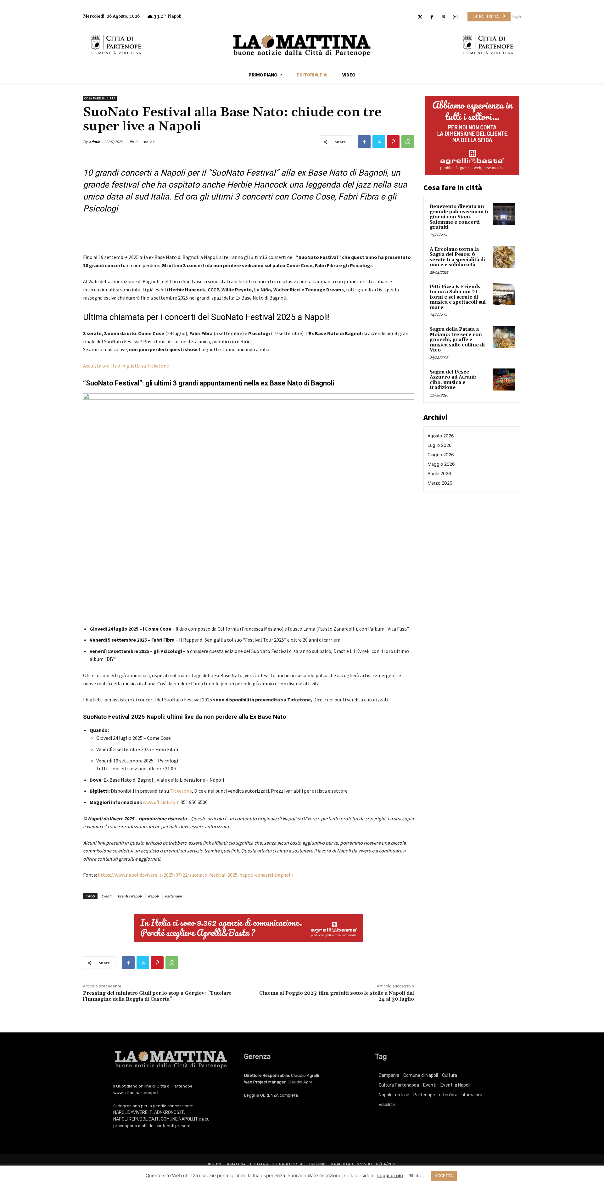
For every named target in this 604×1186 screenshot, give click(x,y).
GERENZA (269, 1095)
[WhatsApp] (407, 141)
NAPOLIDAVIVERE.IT (132, 1112)
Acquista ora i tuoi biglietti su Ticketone (126, 366)
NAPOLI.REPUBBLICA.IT (136, 1119)
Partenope (173, 896)
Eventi (106, 896)
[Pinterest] (443, 17)
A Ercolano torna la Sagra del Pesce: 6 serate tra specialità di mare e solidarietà (457, 257)
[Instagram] (455, 17)
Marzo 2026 (440, 483)
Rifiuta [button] (414, 1175)
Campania (389, 1075)
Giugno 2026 (441, 454)
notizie (402, 1095)
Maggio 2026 (441, 464)
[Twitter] (420, 17)
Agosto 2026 (441, 435)
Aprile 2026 (439, 473)
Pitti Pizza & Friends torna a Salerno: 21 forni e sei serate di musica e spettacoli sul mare (458, 297)
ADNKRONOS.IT (169, 1112)
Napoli (153, 896)
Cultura (449, 1075)
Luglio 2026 (440, 445)
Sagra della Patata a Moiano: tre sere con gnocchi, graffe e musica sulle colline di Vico (457, 339)
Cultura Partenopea (399, 1085)
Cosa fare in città (99, 98)
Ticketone (181, 791)
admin (94, 141)
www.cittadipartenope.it (136, 1092)
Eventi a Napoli (130, 896)
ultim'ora (448, 1095)
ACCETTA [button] (443, 1175)
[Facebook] (432, 17)
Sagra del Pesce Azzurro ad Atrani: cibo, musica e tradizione (453, 380)
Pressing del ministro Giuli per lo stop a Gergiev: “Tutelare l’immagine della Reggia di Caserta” (157, 996)
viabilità (387, 1104)
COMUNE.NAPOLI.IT (179, 1119)
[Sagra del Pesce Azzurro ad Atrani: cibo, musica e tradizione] (504, 379)
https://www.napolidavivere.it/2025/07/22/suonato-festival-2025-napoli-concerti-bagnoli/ (196, 875)
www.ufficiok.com (161, 802)
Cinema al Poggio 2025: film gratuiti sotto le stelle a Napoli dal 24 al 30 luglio (336, 996)
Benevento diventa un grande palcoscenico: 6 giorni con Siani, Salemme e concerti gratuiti (459, 217)
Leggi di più (390, 1175)
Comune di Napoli (420, 1075)
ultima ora (471, 1095)
